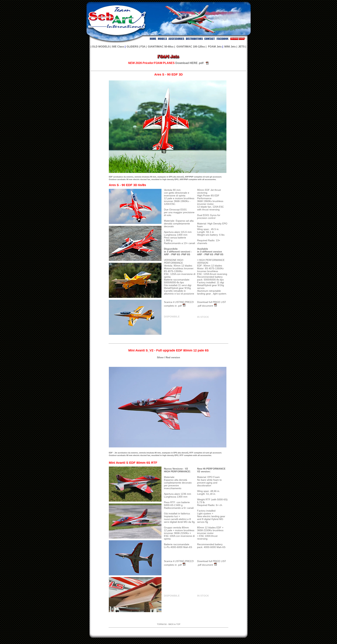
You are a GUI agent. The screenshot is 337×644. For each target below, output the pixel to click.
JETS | (242, 46)
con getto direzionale (175, 192)
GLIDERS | (133, 46)
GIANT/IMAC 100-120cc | (191, 46)
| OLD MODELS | (101, 46)
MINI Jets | (230, 46)
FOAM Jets (215, 46)
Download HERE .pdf (189, 62)
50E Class (118, 46)
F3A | (143, 46)
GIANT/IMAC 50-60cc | (161, 46)
